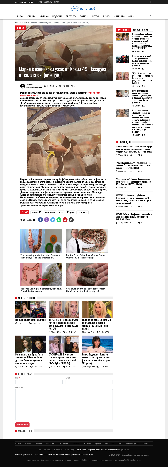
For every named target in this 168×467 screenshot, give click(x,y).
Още (130, 16)
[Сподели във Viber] (46, 219)
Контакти (28, 455)
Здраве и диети (132, 443)
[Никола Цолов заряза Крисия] (30, 317)
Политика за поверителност (87, 450)
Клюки (20, 16)
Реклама (18, 455)
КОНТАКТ (56, 2)
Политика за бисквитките (82, 455)
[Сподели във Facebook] (40, 219)
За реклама (48, 2)
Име (17, 378)
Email (68, 378)
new (61, 212)
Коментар (19, 387)
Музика (106, 16)
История (95, 16)
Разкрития (118, 16)
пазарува (82, 212)
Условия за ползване (109, 450)
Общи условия (40, 455)
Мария (70, 212)
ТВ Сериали (71, 16)
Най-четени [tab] (123, 29)
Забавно (43, 16)
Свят (120, 443)
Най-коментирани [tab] (141, 29)
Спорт (145, 443)
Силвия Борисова (34, 87)
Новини (30, 16)
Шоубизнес (57, 16)
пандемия (50, 212)
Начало (40, 2)
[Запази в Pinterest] (65, 219)
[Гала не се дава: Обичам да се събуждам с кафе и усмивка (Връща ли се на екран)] (97, 317)
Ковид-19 (36, 212)
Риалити (84, 16)
